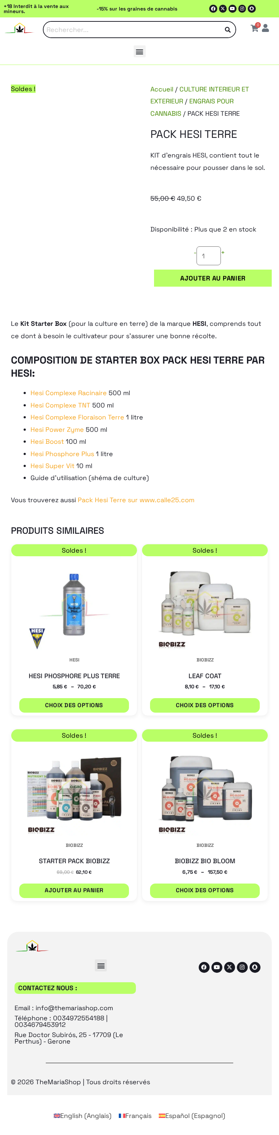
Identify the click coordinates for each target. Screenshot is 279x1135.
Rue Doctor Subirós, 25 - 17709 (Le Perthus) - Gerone (69, 1037)
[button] (140, 51)
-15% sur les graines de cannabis (137, 8)
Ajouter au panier (212, 278)
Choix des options (74, 705)
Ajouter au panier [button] (74, 890)
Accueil (161, 89)
